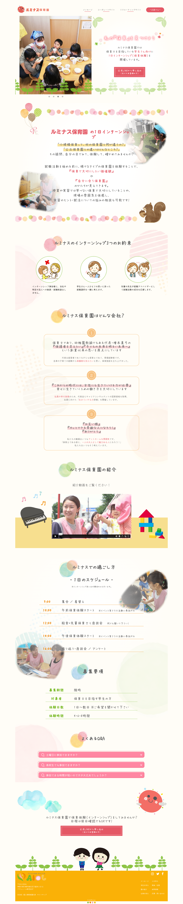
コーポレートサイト (106, 10)
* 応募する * (155, 10)
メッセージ (87, 10)
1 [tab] (48, 96)
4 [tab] (62, 96)
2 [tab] (53, 96)
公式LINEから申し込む (130, 71)
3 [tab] (57, 96)
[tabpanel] (55, 55)
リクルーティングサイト (130, 10)
